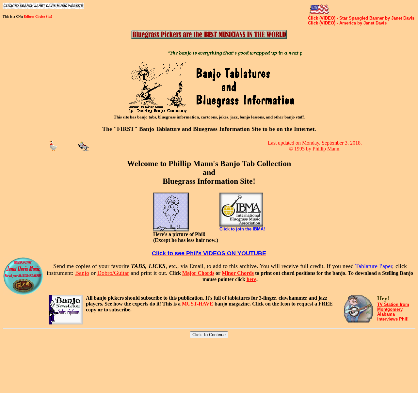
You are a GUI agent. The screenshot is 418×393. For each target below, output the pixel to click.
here (251, 279)
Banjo (82, 273)
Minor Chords (238, 273)
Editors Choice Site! (38, 16)
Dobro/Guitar (113, 273)
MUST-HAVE (197, 304)
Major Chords (198, 273)
